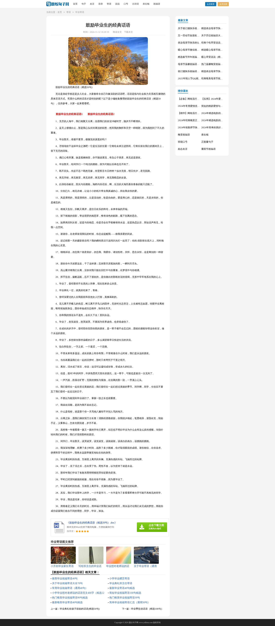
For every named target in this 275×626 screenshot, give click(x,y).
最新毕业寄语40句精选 (122, 588)
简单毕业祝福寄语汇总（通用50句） (129, 602)
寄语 (109, 4)
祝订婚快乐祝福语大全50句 (192, 71)
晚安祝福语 (184, 134)
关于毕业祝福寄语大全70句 (67, 583)
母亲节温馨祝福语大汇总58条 (193, 64)
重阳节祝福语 (208, 149)
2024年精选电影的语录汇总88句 (218, 113)
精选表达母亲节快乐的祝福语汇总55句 (221, 28)
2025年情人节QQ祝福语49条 (193, 78)
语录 (100, 4)
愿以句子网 (133, 622)
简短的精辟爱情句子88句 (214, 106)
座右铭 (146, 4)
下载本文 (128, 32)
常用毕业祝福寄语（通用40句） (70, 588)
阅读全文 (117, 32)
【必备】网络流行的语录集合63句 (196, 99)
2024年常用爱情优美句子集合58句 (196, 106)
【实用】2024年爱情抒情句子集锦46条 (221, 99)
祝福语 (156, 4)
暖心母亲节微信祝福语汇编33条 (195, 50)
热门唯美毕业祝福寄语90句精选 (70, 597)
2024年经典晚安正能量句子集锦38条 (197, 120)
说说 (117, 4)
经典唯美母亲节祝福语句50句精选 (219, 78)
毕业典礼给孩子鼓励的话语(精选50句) (80, 609)
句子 (83, 4)
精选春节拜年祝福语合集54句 (193, 57)
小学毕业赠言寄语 (119, 578)
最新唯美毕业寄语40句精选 (67, 602)
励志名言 (182, 149)
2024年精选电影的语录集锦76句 (218, 120)
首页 (75, 4)
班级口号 (182, 142)
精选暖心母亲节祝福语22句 (215, 50)
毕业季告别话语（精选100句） (147, 609)
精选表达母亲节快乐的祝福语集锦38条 (221, 71)
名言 (92, 4)
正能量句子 (207, 142)
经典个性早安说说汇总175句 (216, 42)
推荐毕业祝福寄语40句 (65, 578)
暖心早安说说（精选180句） (216, 57)
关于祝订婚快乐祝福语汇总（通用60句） (199, 28)
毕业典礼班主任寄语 (120, 583)
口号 (126, 4)
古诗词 (135, 4)
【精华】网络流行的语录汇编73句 (196, 113)
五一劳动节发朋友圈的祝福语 (193, 35)
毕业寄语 (79, 12)
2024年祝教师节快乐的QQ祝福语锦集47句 (200, 127)
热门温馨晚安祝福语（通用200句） (220, 64)
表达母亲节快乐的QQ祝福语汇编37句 (197, 42)
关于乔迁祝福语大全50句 (214, 35)
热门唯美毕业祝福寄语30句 (124, 597)
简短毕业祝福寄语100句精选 (125, 592)
